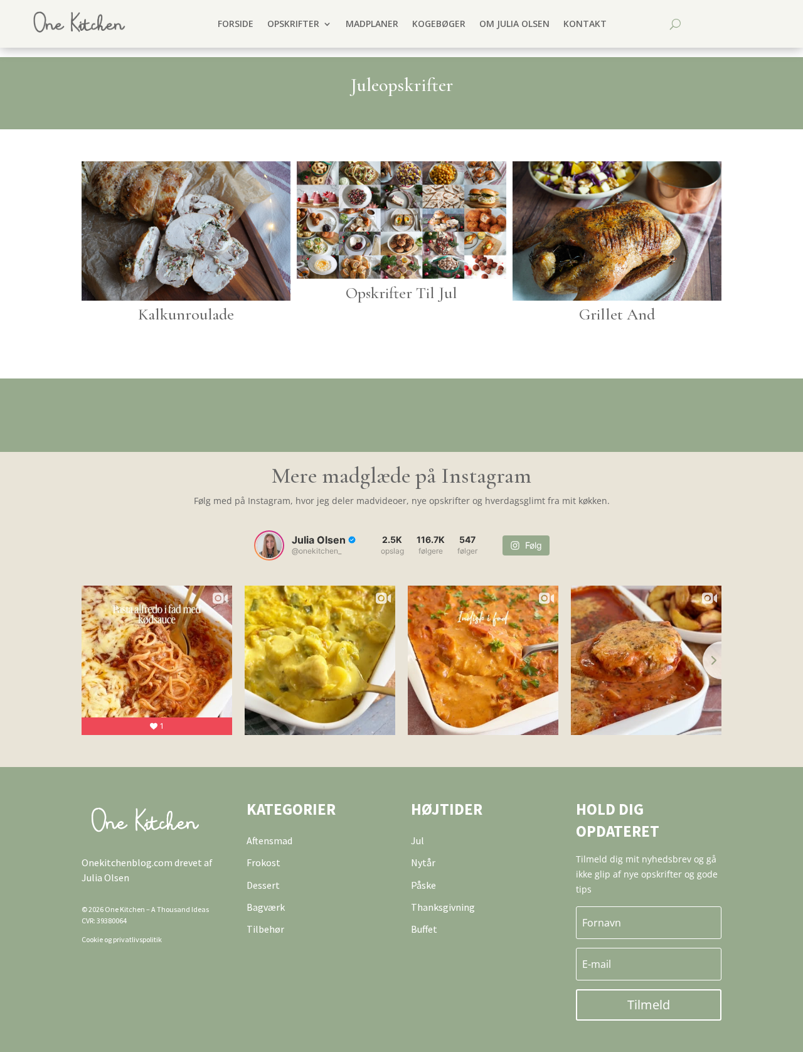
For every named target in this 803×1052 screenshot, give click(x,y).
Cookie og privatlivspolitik (122, 939)
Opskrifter (293, 24)
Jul (417, 840)
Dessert (263, 885)
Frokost (263, 862)
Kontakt (585, 24)
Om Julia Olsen (514, 24)
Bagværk (266, 907)
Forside (235, 24)
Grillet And (617, 314)
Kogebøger (438, 24)
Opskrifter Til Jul (401, 293)
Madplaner (372, 24)
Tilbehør (265, 929)
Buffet (424, 929)
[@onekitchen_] (269, 545)
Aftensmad (269, 840)
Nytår (423, 862)
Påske (423, 885)
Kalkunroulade (186, 314)
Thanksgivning (443, 907)
